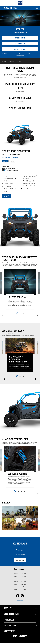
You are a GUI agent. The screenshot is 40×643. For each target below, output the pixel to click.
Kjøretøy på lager (20, 49)
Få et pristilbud (20, 43)
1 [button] (17, 313)
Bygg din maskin (20, 38)
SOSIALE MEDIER (10, 625)
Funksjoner (12, 61)
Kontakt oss (20, 560)
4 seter (13, 161)
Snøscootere (9, 631)
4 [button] (25, 491)
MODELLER (8, 608)
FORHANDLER (9, 619)
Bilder (19, 61)
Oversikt (4, 61)
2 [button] (20, 313)
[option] (20, 289)
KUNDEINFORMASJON (12, 614)
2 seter (5, 161)
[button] (3, 316)
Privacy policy (20, 599)
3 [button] (23, 313)
